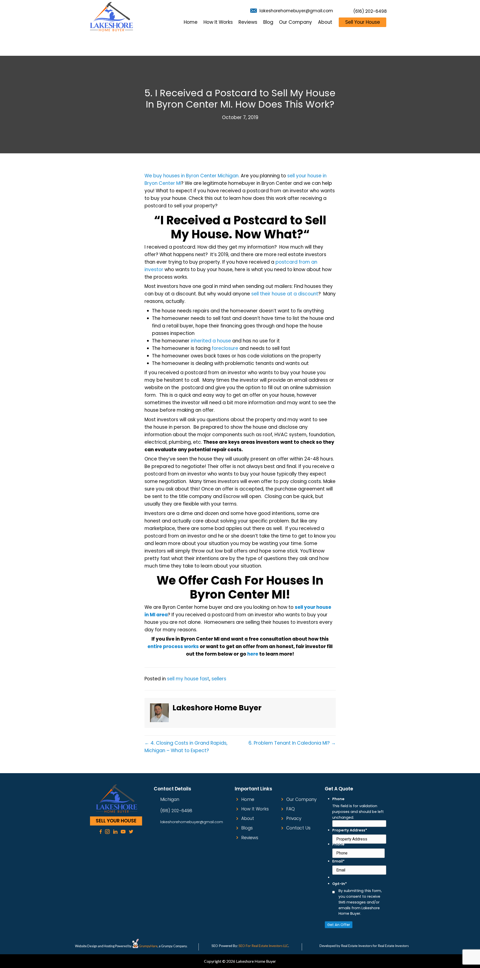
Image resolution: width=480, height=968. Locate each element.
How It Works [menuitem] (218, 22)
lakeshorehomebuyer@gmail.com (296, 11)
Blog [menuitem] (268, 22)
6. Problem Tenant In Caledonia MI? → (292, 743)
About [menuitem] (325, 22)
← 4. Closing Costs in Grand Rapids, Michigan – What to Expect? (186, 747)
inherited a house (211, 340)
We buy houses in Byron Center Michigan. (192, 175)
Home (247, 799)
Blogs (247, 828)
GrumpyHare (148, 946)
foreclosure (225, 348)
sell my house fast (188, 678)
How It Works (255, 809)
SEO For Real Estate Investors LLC (263, 946)
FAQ (290, 809)
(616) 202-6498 (370, 11)
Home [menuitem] (191, 22)
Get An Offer (338, 924)
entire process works (173, 646)
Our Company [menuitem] (295, 22)
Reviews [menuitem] (247, 22)
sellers (219, 678)
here (252, 654)
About (247, 818)
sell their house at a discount (284, 293)
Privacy (293, 818)
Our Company (301, 799)
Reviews (249, 838)
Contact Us (298, 828)
